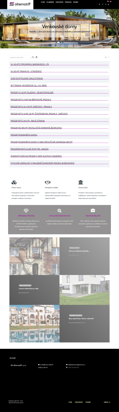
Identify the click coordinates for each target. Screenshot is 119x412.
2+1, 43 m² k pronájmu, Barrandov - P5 (30, 64)
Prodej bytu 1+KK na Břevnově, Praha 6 (31, 99)
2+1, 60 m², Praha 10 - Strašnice (26, 71)
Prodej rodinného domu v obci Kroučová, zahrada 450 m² (41, 142)
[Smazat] (36, 57)
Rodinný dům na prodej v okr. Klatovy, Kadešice (36, 156)
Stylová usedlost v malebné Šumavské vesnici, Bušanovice (42, 163)
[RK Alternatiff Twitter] (99, 4)
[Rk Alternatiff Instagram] (106, 4)
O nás (70, 402)
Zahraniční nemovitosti (77, 322)
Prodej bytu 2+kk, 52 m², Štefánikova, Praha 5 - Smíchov (39, 113)
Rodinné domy (74, 255)
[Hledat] (33, 57)
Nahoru (106, 402)
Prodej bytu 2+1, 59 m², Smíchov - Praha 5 (31, 106)
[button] (56, 42)
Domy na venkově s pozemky (80, 251)
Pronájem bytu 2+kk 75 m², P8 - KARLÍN (29, 149)
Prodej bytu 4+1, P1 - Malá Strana (28, 120)
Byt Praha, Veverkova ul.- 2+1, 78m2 (29, 85)
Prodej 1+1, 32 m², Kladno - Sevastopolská (32, 92)
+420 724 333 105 (73, 367)
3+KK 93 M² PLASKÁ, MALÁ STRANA (27, 78)
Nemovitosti (79, 402)
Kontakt (88, 402)
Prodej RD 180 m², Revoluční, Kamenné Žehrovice (36, 127)
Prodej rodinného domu (24, 135)
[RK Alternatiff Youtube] (108, 4)
